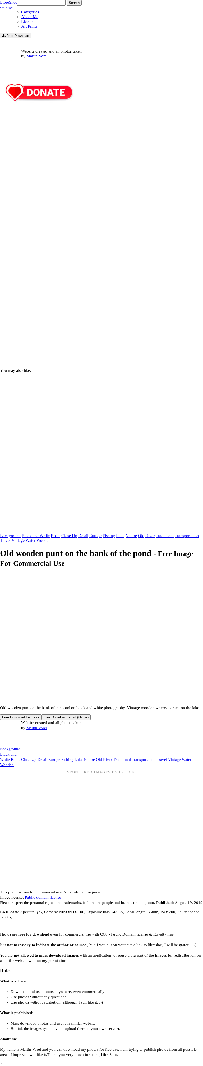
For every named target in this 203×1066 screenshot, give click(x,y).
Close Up (69, 535)
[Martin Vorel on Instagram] (29, 739)
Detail (83, 535)
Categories (30, 12)
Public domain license (43, 897)
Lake (120, 535)
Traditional (165, 535)
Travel (5, 540)
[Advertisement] (101, 319)
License (27, 21)
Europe (95, 535)
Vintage (18, 540)
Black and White (36, 535)
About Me (29, 16)
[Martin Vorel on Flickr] (44, 738)
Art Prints (29, 26)
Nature (131, 535)
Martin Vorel (37, 56)
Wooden (43, 540)
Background (10, 535)
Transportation (187, 535)
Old (141, 535)
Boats (55, 535)
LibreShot (8, 4)
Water (30, 540)
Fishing (109, 535)
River (150, 535)
